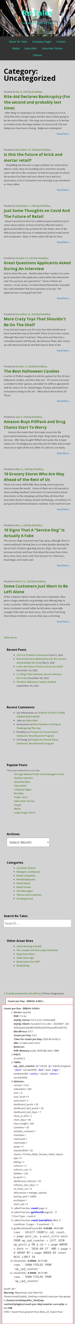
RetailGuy (37, 91)
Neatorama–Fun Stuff (28, 961)
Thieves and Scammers (29, 894)
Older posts (10, 637)
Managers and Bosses (29, 871)
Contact (61, 41)
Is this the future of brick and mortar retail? (40, 666)
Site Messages (25, 891)
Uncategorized (25, 898)
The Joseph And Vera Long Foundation (37, 950)
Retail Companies (26, 875)
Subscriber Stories (52, 48)
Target (17, 804)
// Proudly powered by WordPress (22, 993)
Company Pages (42, 41)
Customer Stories (26, 868)
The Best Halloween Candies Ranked (36, 681)
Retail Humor (23, 883)
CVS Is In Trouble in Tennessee (33, 655)
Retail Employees (26, 879)
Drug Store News (26, 954)
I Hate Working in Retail (29, 946)
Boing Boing (23, 965)
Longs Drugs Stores (24, 812)
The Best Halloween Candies (31, 371)
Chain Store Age (25, 957)
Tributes (37, 55)
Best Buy (19, 793)
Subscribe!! (30, 48)
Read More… (64, 133)
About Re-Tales (18, 41)
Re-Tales (37, 13)
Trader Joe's (21, 797)
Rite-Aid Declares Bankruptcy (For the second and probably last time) (37, 102)
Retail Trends (24, 887)
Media (15, 48)
